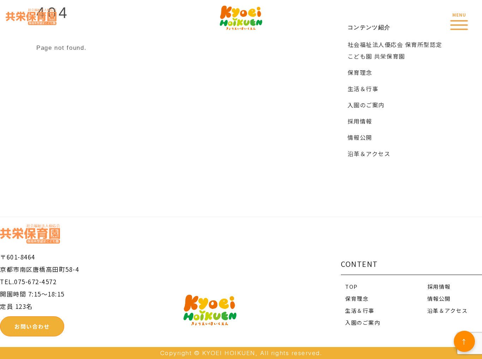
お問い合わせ (31, 326)
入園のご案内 (366, 105)
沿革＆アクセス (369, 153)
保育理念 (360, 72)
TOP (351, 286)
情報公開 (360, 137)
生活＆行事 (363, 88)
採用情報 (360, 121)
